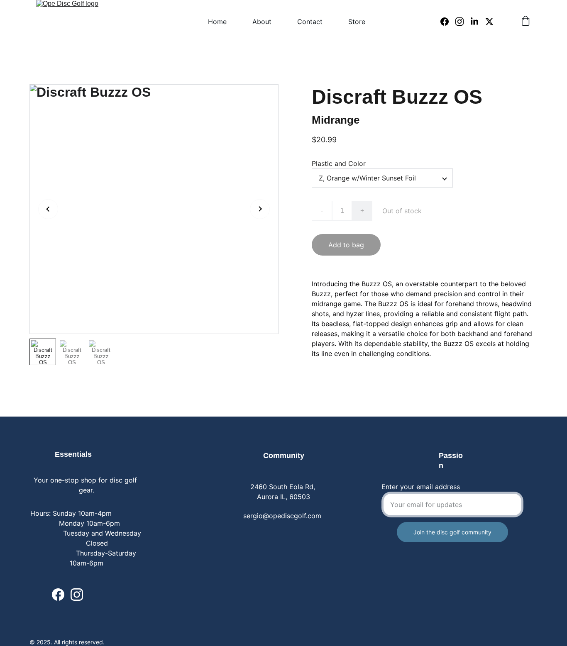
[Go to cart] (525, 21)
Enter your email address (420, 487)
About (261, 21)
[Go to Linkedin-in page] (477, 21)
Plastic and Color (339, 163)
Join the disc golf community (452, 532)
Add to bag (346, 245)
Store (356, 21)
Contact (310, 21)
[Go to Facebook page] (447, 21)
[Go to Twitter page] (489, 21)
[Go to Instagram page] (462, 21)
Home (217, 21)
